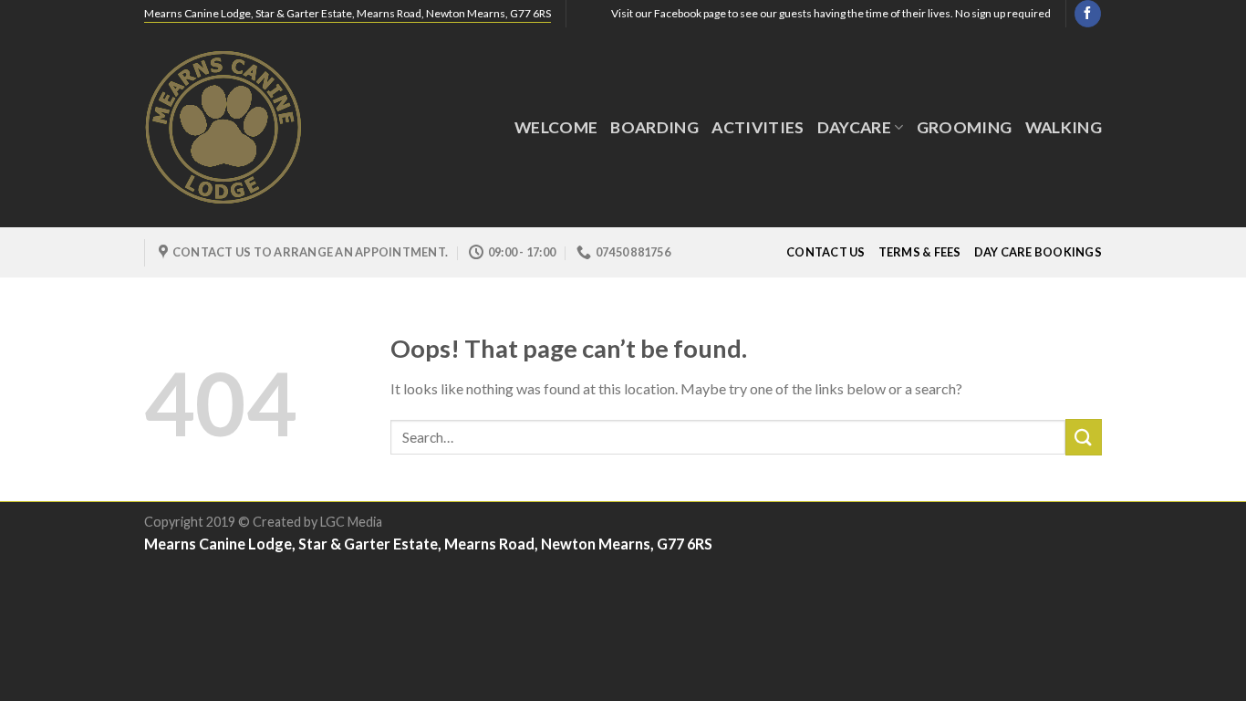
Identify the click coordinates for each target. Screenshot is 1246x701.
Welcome (555, 127)
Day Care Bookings (1038, 252)
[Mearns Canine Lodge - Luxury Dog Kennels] (235, 127)
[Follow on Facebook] (1088, 13)
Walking (1063, 127)
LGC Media (351, 521)
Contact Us (826, 252)
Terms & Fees (919, 252)
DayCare (854, 127)
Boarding (654, 127)
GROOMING (964, 127)
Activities (758, 127)
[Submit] (1083, 437)
